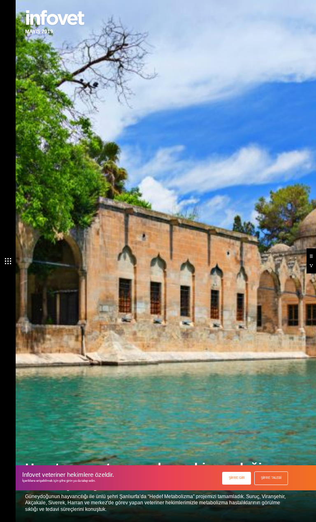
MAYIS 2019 (39, 31)
